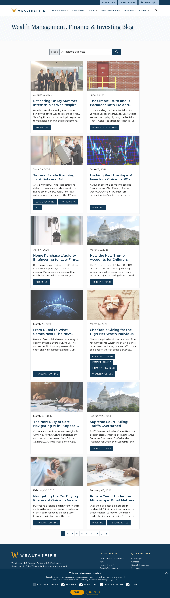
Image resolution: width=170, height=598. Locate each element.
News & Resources (110, 10)
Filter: (54, 51)
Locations (129, 10)
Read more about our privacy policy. (103, 580)
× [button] (166, 573)
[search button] (156, 10)
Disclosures (129, 2)
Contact (143, 10)
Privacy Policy (106, 565)
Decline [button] (92, 592)
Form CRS (110, 2)
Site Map (135, 568)
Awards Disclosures (109, 568)
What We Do (77, 10)
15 (97, 533)
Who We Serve (59, 10)
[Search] (116, 52)
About (92, 10)
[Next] (101, 533)
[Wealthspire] (28, 10)
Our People (136, 558)
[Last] (106, 533)
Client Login (150, 2)
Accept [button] (77, 592)
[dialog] (85, 583)
